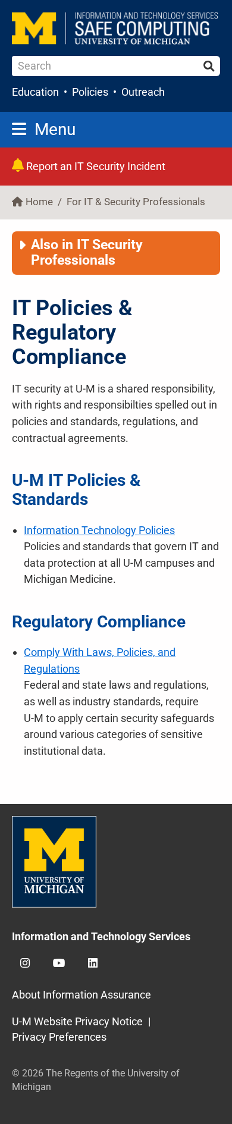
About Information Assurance (81, 994)
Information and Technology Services (101, 936)
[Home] (116, 28)
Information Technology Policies (99, 530)
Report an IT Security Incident (94, 166)
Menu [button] (55, 129)
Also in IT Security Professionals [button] (87, 252)
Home (39, 202)
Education (35, 92)
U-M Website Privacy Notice (77, 1021)
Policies (90, 92)
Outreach (143, 92)
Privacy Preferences (59, 1037)
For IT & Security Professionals (136, 202)
